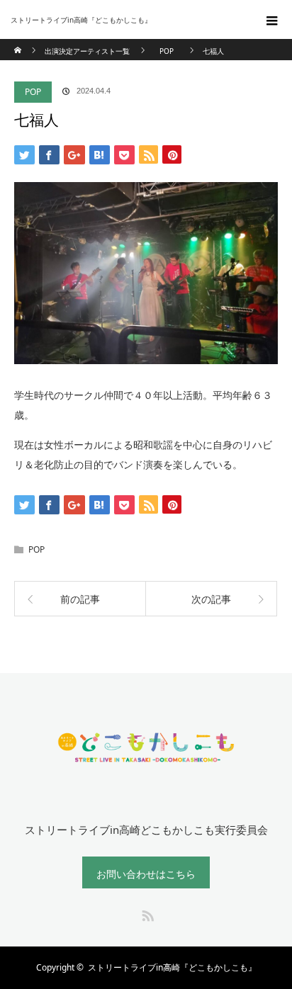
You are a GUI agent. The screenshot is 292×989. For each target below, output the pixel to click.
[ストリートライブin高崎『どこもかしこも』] (125, 20)
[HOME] (18, 44)
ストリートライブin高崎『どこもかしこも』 (172, 967)
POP (33, 92)
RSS (146, 913)
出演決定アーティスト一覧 (87, 51)
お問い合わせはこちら (146, 874)
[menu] (272, 20)
